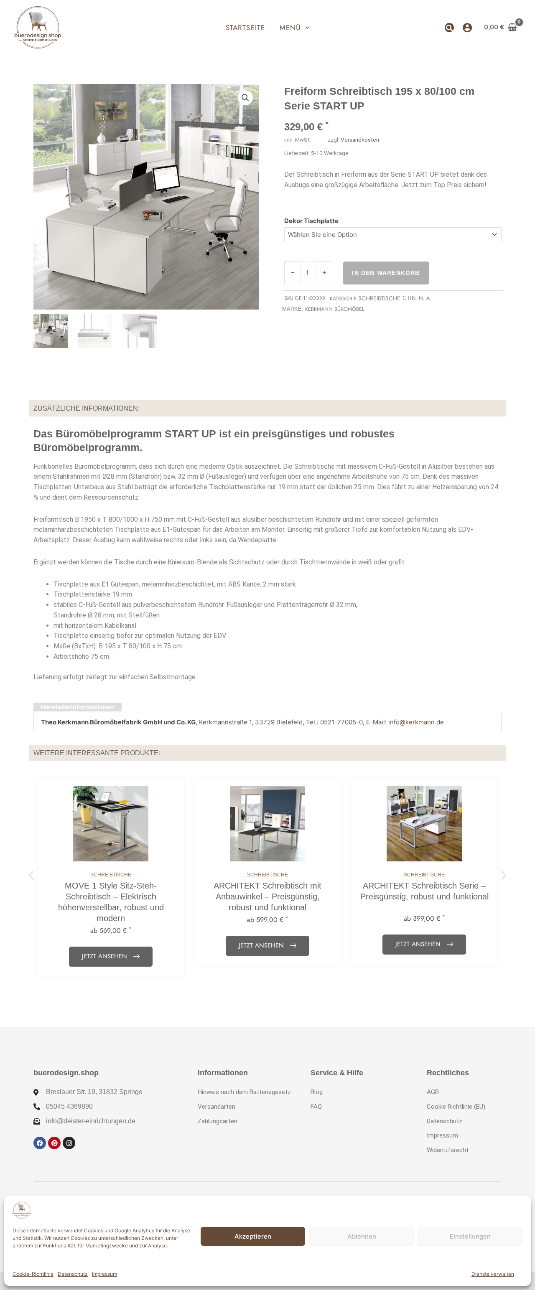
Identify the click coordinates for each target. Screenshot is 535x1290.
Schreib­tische (379, 298)
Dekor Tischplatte (311, 221)
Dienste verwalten (492, 1274)
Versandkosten (360, 139)
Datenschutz (73, 1274)
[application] (305, 27)
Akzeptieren (252, 1236)
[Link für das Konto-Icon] (467, 28)
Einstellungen (470, 1236)
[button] (295, 27)
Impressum (104, 1274)
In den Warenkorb (386, 272)
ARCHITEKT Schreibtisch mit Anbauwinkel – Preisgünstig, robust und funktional (267, 896)
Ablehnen (361, 1236)
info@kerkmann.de (416, 722)
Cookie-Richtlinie (33, 1274)
